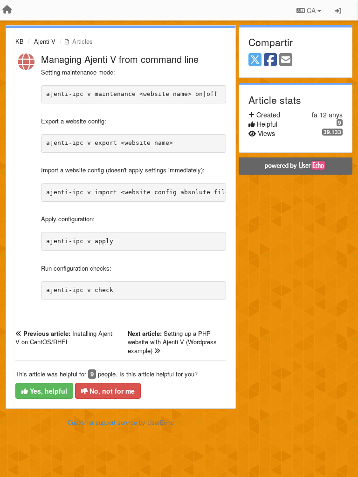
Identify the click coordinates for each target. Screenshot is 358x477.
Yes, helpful (47, 390)
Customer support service (102, 422)
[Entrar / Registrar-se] (338, 10)
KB (19, 41)
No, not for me (111, 390)
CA (311, 10)
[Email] (285, 60)
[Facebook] (270, 60)
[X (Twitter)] (255, 60)
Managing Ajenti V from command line (120, 59)
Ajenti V (44, 41)
